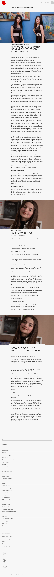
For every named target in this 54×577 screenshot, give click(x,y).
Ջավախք (5, 562)
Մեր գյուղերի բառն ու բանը (7, 509)
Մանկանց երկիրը (5, 502)
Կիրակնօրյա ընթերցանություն (8, 480)
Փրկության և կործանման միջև (8, 543)
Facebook (30, 574)
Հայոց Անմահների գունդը (7, 492)
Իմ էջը (3, 469)
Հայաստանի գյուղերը (6, 488)
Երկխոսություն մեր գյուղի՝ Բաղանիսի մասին (26, 349)
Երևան (4, 558)
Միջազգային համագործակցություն (9, 511)
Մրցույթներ (4, 516)
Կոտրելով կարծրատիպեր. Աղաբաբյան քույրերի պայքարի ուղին (25, 49)
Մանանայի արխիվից (6, 499)
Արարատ (4, 553)
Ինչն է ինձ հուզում (5, 473)
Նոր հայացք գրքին (6, 520)
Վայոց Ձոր (5, 566)
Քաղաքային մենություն (6, 538)
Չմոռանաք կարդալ (6, 525)
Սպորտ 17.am (5, 528)
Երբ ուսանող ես (5, 457)
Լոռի (4, 559)
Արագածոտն (5, 552)
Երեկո (3, 541)
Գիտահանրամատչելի (6, 455)
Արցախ (4, 555)
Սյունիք (4, 563)
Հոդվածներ (47, 2)
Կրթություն (4, 483)
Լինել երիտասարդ (5, 476)
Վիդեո (36, 2)
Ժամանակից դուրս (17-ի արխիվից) (9, 459)
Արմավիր (4, 554)
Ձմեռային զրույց (22, 233)
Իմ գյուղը (4, 464)
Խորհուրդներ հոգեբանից (7, 478)
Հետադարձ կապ (17, 574)
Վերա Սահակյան (22, 54)
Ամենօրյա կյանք (5, 450)
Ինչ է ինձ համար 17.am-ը (7, 471)
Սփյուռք (4, 565)
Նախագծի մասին (24, 574)
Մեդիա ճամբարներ (6, 504)
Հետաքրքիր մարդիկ (21, 44)
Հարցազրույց (14, 44)
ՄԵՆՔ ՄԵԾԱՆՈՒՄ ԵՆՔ (7, 536)
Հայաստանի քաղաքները (7, 490)
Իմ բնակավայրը (5, 462)
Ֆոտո (41, 2)
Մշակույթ (4, 513)
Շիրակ (4, 561)
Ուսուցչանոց (4, 523)
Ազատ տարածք (14, 230)
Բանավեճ (4, 452)
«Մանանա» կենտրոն (9, 574)
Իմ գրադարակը (5, 466)
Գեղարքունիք (5, 556)
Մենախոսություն (5, 506)
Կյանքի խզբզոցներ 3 (6, 546)
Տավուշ (4, 567)
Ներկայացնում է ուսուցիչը (7, 518)
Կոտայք (4, 560)
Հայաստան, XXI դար (6, 485)
